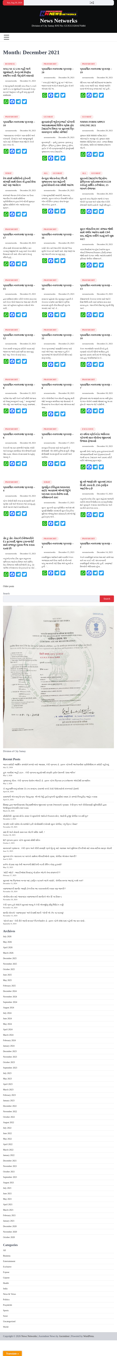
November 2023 (10, 1057)
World (5, 1327)
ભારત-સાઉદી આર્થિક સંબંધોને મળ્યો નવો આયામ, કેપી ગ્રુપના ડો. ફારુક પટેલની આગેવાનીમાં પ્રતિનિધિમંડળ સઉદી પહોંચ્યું (56, 764)
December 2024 (10, 991)
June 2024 (7, 1018)
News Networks (58, 20)
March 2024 (8, 1035)
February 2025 (9, 986)
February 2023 (9, 1095)
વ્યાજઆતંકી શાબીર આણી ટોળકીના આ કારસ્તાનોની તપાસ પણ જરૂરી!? (34, 889)
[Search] (111, 37)
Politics (6, 1299)
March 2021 (8, 1210)
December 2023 (10, 1051)
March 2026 (8, 953)
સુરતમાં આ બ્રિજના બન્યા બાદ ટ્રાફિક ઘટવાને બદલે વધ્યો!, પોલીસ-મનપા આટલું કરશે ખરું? (43, 880)
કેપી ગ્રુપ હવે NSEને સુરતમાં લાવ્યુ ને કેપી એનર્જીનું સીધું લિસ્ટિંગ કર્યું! (33, 905)
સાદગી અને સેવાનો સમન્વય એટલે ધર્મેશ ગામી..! (24, 832)
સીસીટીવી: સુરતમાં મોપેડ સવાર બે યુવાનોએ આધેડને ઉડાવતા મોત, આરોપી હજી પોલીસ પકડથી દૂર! (45, 816)
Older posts (8, 586)
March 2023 (8, 1090)
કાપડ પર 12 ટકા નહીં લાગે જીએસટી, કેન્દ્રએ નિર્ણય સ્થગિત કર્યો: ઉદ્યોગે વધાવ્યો (18, 72)
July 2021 (7, 1188)
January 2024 (8, 1046)
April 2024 (7, 1029)
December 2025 (10, 958)
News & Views (9, 1294)
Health (6, 1283)
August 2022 (8, 1122)
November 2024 (10, 997)
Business (10, 64)
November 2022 (10, 1111)
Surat (8, 173)
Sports (6, 1310)
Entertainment (9, 1261)
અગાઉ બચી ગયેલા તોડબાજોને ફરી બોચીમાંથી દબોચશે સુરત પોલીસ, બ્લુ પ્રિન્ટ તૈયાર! (40, 824)
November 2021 (10, 1166)
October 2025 (9, 969)
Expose (6, 1272)
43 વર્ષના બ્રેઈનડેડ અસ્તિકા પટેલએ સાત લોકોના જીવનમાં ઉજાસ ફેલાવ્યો (95, 437)
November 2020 (10, 1232)
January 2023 (8, 1100)
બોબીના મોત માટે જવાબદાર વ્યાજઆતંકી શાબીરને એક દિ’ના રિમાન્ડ (32, 897)
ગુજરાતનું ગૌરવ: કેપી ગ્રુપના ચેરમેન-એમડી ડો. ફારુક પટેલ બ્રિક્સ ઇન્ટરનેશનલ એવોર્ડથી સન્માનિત (46, 781)
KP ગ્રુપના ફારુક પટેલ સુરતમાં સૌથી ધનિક (21, 840)
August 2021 (8, 1182)
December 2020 (10, 1226)
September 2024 (10, 1002)
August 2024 (8, 1007)
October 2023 (9, 1062)
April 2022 (7, 1144)
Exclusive (88, 429)
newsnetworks (11, 81)
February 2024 (9, 1040)
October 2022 (9, 1117)
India (5, 1288)
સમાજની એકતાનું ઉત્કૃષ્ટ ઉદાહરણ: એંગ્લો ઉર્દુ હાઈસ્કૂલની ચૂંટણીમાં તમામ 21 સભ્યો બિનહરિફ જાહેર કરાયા (50, 797)
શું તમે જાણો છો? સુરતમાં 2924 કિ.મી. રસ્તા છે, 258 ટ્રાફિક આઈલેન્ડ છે (96, 485)
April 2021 (7, 1204)
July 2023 (7, 1073)
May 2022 (7, 1139)
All (46, 173)
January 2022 (8, 1155)
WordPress (88, 1336)
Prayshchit (50, 64)
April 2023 (7, 1084)
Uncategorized (9, 1321)
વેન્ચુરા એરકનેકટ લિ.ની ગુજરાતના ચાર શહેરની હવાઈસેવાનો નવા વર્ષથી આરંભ (58, 182)
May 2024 (7, 1024)
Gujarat (48, 117)
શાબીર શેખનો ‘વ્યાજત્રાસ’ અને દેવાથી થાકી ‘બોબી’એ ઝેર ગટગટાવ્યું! (33, 913)
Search (6, 593)
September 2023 (10, 1068)
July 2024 (7, 1013)
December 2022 (10, 1106)
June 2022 (7, 1133)
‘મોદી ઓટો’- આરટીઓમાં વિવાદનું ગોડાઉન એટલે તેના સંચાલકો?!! (31, 872)
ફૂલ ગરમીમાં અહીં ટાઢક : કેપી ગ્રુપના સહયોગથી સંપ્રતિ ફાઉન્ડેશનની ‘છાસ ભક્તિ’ (39, 772)
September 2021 (10, 1177)
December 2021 (10, 1161)
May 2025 (7, 980)
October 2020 (9, 1237)
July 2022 (7, 1128)
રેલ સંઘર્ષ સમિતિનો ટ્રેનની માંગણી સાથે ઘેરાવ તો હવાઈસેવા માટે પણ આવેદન (19, 182)
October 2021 (9, 1172)
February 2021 (9, 1215)
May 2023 (7, 1079)
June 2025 (7, 975)
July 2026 (7, 936)
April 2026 (7, 947)
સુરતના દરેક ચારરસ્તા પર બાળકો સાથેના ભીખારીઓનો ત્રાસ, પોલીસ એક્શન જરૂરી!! (40, 856)
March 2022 (8, 1150)
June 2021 (7, 1193)
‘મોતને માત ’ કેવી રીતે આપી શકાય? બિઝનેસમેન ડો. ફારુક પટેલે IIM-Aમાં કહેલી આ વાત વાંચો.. (44, 921)
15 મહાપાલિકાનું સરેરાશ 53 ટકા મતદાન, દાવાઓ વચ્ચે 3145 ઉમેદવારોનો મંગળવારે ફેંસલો (41, 789)
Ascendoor (64, 1336)
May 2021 (7, 1199)
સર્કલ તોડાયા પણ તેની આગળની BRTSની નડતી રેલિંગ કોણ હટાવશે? (32, 864)
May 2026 (7, 942)
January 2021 (8, 1221)
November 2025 (10, 964)
